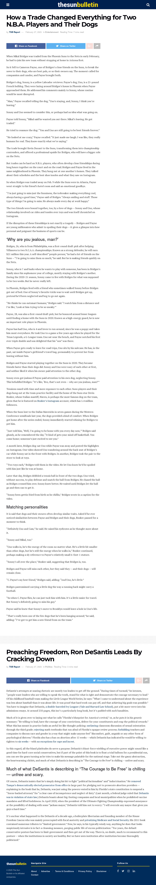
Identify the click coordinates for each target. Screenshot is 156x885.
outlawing (92, 725)
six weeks (23, 741)
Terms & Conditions (64, 871)
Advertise (45, 871)
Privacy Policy (85, 871)
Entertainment (51, 32)
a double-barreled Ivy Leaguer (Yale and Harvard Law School (79, 706)
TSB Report (14, 32)
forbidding (124, 729)
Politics (48, 666)
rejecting (39, 729)
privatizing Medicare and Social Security (107, 820)
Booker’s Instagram (48, 401)
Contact (34, 874)
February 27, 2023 (34, 32)
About (34, 871)
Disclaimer (101, 871)
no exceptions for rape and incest (55, 741)
